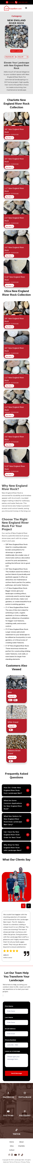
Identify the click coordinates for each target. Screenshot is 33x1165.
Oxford (11, 1150)
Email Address (10, 1029)
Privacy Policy (25, 1162)
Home (12, 1142)
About (21, 1142)
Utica (11, 1146)
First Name (9, 1006)
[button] (26, 8)
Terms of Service (14, 1162)
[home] (13, 8)
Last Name (9, 1017)
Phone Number (10, 1040)
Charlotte (21, 1146)
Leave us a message (12, 1051)
